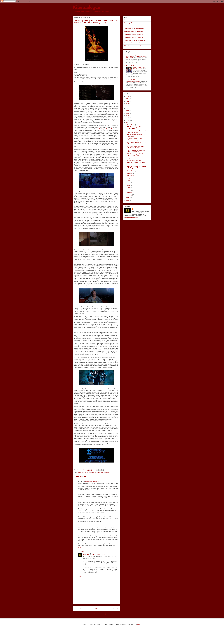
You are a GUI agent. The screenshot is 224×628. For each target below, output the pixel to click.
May (128, 185)
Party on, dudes (131, 157)
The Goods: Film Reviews (133, 79)
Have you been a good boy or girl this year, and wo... (136, 131)
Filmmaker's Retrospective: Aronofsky (134, 25)
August (129, 178)
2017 (127, 118)
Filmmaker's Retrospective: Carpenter (134, 28)
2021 (127, 108)
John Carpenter (92, 472)
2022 (127, 106)
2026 (127, 96)
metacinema (100, 472)
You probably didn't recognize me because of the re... (136, 143)
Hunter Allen (86, 554)
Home (97, 608)
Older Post (115, 608)
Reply (79, 547)
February (130, 192)
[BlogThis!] (98, 470)
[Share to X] (100, 470)
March (129, 190)
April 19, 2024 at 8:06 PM (98, 554)
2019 (127, 113)
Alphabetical (127, 20)
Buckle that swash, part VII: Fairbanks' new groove (134, 139)
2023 (127, 103)
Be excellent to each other (134, 160)
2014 (127, 197)
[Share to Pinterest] (103, 470)
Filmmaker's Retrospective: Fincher (134, 34)
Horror (86, 472)
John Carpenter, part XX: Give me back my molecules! (136, 167)
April (128, 187)
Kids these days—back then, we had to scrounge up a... (136, 150)
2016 (127, 120)
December (130, 124)
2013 (127, 200)
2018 (127, 115)
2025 (127, 99)
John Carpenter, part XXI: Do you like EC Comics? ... (136, 163)
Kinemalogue (86, 7)
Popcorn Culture (131, 65)
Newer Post (77, 608)
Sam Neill (106, 472)
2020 (127, 110)
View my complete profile (131, 217)
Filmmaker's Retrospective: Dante (133, 31)
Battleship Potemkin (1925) (133, 81)
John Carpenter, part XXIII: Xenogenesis (134, 127)
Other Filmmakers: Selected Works (133, 46)
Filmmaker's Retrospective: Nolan (133, 37)
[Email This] (97, 470)
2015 (127, 122)
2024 (127, 101)
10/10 (79, 472)
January (129, 195)
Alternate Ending (131, 54)
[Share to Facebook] (102, 470)
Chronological (128, 23)
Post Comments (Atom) (100, 614)
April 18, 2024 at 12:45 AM (92, 481)
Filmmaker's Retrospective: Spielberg (134, 40)
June (128, 183)
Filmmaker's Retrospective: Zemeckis (134, 43)
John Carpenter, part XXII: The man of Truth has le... (135, 154)
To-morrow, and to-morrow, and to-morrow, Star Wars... (135, 147)
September (130, 175)
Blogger (139, 624)
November (130, 171)
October (129, 173)
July (128, 180)
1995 (83, 472)
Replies (82, 551)
